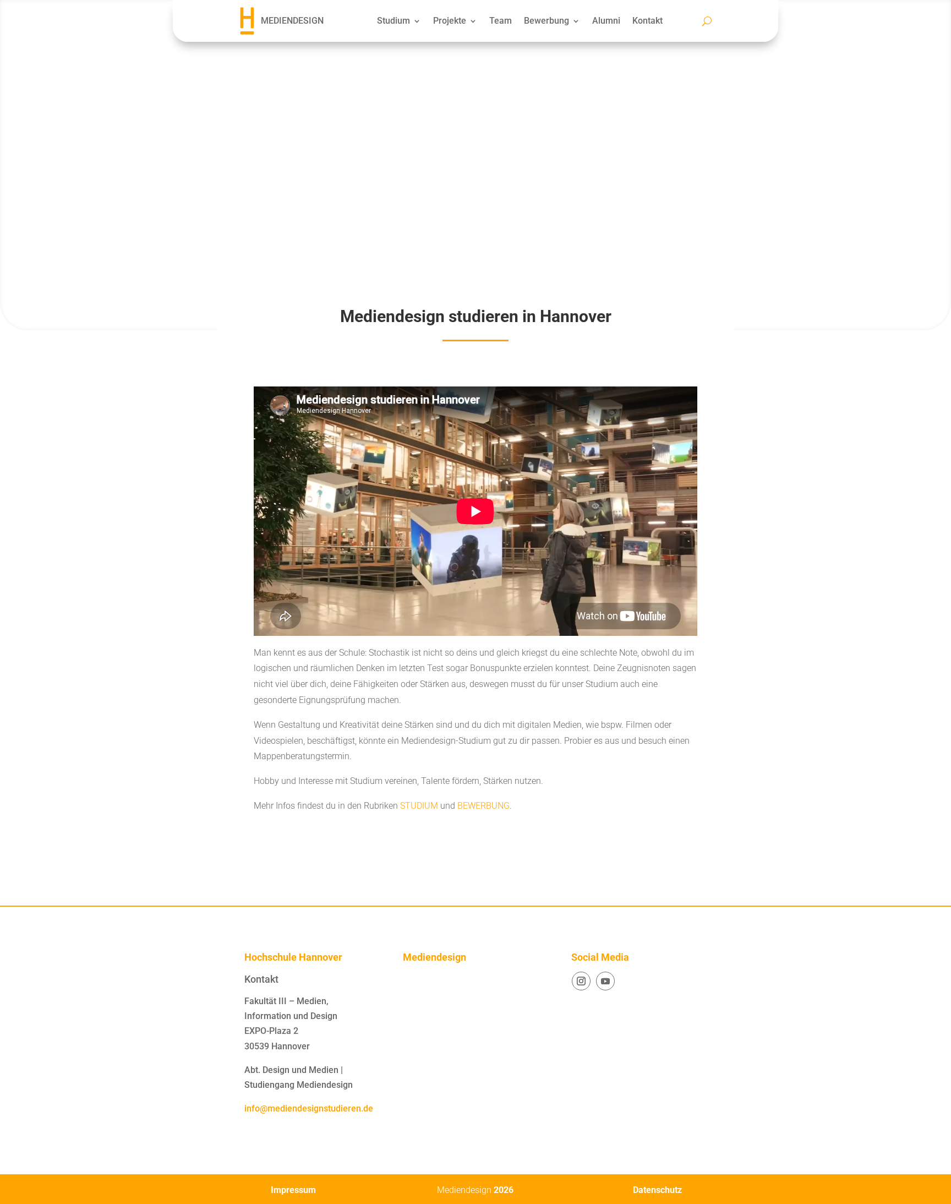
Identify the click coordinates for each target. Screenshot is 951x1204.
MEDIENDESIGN (292, 20)
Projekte (449, 20)
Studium (393, 20)
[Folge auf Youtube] (605, 981)
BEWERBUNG (483, 805)
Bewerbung (546, 20)
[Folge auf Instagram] (581, 981)
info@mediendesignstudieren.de (308, 1108)
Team (500, 20)
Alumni (606, 20)
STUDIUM (419, 805)
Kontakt (647, 20)
